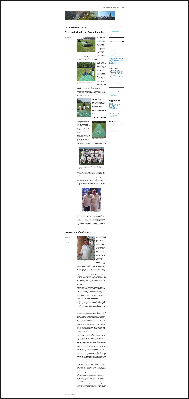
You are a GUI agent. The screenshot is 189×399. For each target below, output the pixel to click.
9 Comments (67, 242)
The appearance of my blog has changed (116, 58)
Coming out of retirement (78, 232)
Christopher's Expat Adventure (115, 104)
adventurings (112, 103)
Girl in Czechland (112, 107)
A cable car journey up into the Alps (115, 62)
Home (103, 7)
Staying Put (112, 116)
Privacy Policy (112, 94)
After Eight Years (112, 59)
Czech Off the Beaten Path (114, 105)
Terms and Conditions (113, 95)
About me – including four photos (112, 7)
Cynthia (111, 71)
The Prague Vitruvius (113, 108)
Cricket (66, 38)
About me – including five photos (115, 91)
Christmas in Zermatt (113, 63)
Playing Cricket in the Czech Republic (84, 32)
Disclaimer (111, 93)
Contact (122, 7)
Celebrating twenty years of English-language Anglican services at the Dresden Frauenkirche (116, 50)
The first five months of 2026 (114, 52)
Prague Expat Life (68, 37)
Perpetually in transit (113, 115)
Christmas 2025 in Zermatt (114, 53)
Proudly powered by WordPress (71, 394)
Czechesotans (112, 106)
